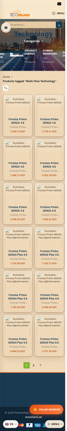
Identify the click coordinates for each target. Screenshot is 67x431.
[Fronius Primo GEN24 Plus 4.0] (18, 285)
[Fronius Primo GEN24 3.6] (49, 109)
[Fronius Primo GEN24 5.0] (18, 197)
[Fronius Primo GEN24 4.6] (49, 153)
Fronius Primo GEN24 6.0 (49, 209)
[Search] (59, 25)
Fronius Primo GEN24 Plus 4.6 (49, 296)
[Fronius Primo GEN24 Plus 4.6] (49, 285)
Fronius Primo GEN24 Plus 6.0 (49, 340)
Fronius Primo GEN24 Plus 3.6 (49, 252)
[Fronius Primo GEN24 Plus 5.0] (18, 329)
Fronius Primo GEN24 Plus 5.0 (17, 340)
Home (6, 77)
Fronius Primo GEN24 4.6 (49, 164)
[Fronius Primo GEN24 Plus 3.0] (18, 241)
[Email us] (6, 27)
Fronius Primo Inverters (16, 128)
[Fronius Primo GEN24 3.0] (18, 109)
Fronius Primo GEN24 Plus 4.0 (17, 296)
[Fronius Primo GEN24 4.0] (18, 153)
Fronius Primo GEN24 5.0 (18, 209)
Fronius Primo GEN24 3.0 (18, 120)
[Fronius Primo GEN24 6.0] (49, 197)
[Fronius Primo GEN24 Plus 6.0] (49, 329)
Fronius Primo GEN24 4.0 (18, 164)
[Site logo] (19, 13)
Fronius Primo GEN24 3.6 (49, 120)
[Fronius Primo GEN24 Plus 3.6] (49, 241)
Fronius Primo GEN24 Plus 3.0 (17, 252)
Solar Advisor (46, 409)
